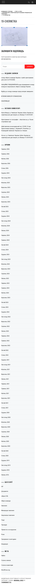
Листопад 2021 (5, 364)
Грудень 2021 (5, 360)
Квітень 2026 (5, 158)
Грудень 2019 (5, 460)
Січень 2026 (4, 168)
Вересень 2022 (5, 321)
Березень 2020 (5, 446)
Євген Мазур (5, 112)
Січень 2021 (4, 408)
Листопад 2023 (5, 259)
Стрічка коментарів (7, 565)
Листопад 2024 (5, 221)
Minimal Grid (18, 580)
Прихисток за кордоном (8, 529)
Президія (4, 525)
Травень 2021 (5, 388)
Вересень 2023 (5, 269)
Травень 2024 (5, 240)
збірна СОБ (4, 496)
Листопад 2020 (5, 417)
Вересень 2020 (5, 427)
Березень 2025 (5, 202)
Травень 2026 (5, 154)
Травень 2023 (5, 288)
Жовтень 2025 (5, 182)
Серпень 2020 (5, 432)
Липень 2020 (5, 436)
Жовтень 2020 (5, 422)
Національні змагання (7, 515)
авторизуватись (6, 59)
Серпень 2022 (5, 326)
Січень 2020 (4, 455)
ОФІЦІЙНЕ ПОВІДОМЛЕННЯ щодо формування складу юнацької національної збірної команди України (17, 85)
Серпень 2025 (5, 192)
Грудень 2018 (5, 470)
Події (2, 520)
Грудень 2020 (5, 412)
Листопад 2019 (5, 465)
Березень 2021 (5, 398)
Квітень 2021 (5, 393)
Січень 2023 (4, 307)
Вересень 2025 (5, 187)
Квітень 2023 (5, 293)
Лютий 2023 (4, 302)
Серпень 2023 (5, 273)
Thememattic (6, 582)
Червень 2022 (5, 336)
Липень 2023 (5, 278)
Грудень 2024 (5, 216)
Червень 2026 (5, 149)
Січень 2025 (4, 211)
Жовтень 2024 (5, 226)
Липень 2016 (5, 475)
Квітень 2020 (5, 441)
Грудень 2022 (5, 312)
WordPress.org (5, 570)
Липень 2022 (5, 331)
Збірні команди (5, 501)
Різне (2, 534)
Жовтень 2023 (5, 264)
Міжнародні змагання (7, 510)
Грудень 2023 (5, 254)
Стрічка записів (6, 560)
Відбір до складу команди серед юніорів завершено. (17, 91)
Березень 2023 (5, 297)
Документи (4, 491)
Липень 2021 (5, 379)
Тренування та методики (8, 539)
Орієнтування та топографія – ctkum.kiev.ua (14, 119)
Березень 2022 (5, 345)
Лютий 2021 (4, 403)
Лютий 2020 (4, 451)
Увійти (3, 555)
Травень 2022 (5, 341)
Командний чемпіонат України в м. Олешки (14, 130)
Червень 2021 (5, 384)
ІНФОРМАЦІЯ (5, 101)
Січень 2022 (4, 355)
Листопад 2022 (5, 317)
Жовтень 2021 (5, 369)
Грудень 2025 (5, 173)
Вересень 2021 (5, 374)
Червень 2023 (5, 283)
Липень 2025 (5, 197)
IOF (2, 486)
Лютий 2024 (4, 245)
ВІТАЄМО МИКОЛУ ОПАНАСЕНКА (11, 96)
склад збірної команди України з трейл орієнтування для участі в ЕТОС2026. (17, 79)
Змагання (4, 505)
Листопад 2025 (5, 178)
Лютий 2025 (4, 206)
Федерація (4, 544)
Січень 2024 (4, 249)
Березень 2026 (5, 163)
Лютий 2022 (4, 350)
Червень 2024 (5, 235)
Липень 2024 (5, 230)
